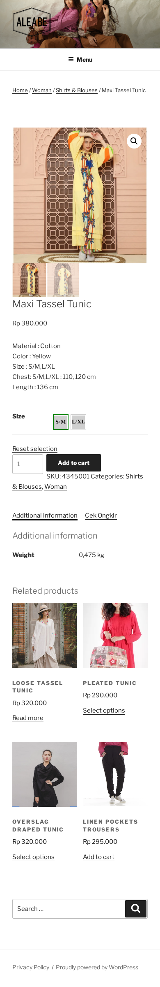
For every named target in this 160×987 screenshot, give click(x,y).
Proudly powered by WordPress (97, 967)
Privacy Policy (30, 967)
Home (20, 90)
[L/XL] (78, 422)
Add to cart (73, 462)
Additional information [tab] (45, 515)
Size (18, 416)
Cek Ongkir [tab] (101, 515)
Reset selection (34, 449)
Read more (27, 718)
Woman (42, 90)
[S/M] (60, 422)
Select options (104, 710)
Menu (84, 59)
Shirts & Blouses (77, 90)
